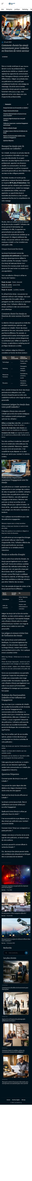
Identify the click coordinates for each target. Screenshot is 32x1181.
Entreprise (5, 56)
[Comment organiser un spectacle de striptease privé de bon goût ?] (16, 874)
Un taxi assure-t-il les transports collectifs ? (14, 913)
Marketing (4, 1016)
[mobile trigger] (3, 4)
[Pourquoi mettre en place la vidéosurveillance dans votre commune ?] (16, 927)
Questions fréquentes (8, 140)
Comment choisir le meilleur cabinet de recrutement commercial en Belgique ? (13, 1051)
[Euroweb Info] (11, 4)
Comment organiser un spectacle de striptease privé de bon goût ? (15, 886)
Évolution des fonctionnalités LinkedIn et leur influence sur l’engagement (14, 136)
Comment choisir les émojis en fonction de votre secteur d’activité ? (14, 114)
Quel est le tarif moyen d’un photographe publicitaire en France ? (13, 1020)
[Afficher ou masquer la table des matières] (20, 104)
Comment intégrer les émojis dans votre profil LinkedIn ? (14, 119)
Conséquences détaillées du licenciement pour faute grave (15, 988)
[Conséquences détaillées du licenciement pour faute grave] (16, 972)
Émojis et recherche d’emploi (10, 128)
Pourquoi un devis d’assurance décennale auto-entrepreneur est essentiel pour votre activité (15, 1082)
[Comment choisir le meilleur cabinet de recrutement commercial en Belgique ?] (16, 1034)
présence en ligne (16, 92)
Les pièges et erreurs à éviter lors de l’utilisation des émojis (15, 132)
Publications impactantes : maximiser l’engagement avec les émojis (15, 124)
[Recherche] (29, 4)
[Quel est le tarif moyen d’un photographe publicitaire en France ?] (16, 1003)
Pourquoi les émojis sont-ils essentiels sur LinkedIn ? (15, 108)
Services (3, 890)
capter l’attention (24, 66)
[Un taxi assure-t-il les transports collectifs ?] (16, 902)
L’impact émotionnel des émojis (10, 111)
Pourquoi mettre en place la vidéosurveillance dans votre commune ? (16, 940)
